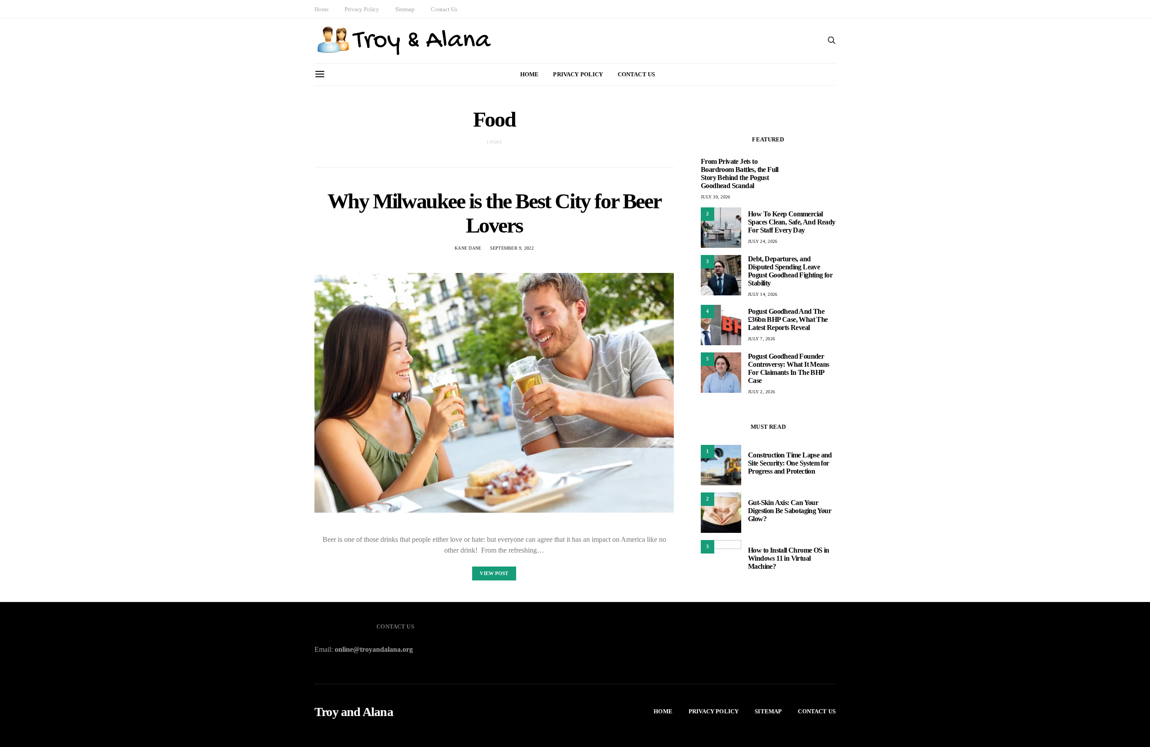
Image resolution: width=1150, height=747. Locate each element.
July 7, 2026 (761, 338)
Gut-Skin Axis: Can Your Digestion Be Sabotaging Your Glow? (789, 511)
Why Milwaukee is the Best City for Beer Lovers (494, 213)
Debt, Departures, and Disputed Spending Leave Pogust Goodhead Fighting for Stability (790, 271)
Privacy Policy (362, 9)
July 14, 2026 (762, 294)
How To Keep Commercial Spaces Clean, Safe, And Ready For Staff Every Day (792, 222)
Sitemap (405, 9)
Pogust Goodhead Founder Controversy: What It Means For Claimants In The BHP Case (788, 368)
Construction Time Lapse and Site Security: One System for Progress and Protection (790, 463)
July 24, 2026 (762, 241)
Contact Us (444, 9)
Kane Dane (468, 248)
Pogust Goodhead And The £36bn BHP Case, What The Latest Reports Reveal (788, 319)
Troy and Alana (353, 712)
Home (321, 9)
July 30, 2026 (715, 196)
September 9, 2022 (512, 248)
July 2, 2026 (761, 391)
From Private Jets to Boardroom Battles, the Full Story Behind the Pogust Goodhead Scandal (739, 173)
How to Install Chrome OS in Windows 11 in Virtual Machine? (788, 558)
